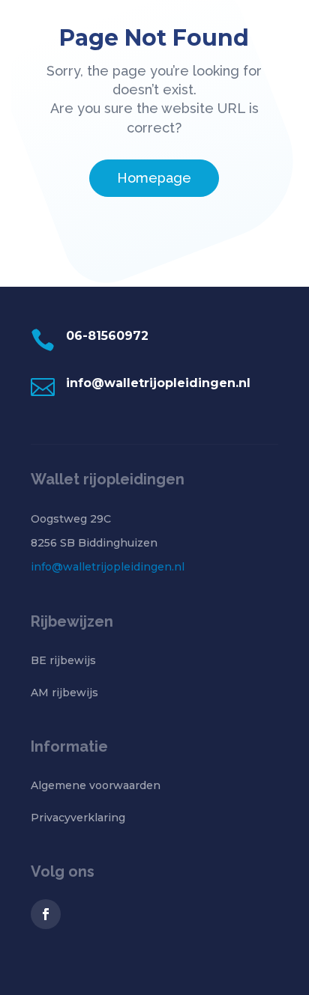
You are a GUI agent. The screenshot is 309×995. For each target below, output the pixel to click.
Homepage (154, 178)
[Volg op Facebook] (46, 914)
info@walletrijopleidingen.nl (107, 566)
